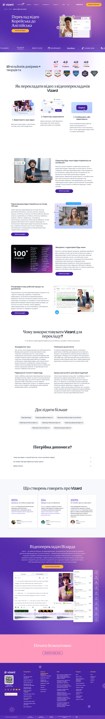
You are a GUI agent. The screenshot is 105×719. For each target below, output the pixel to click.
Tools (10, 9)
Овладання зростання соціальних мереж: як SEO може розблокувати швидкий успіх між (63, 699)
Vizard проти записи (79, 693)
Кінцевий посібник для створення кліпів (62, 690)
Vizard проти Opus (80, 685)
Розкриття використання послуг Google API (64, 717)
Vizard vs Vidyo (79, 687)
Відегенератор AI (28, 682)
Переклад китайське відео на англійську (69, 417)
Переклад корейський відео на (74, 422)
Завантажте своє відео (53, 562)
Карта (92, 682)
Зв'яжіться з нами (93, 677)
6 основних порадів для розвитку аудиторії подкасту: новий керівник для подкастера (63, 704)
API (24, 674)
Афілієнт (92, 680)
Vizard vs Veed (79, 699)
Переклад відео (20, 30)
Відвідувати (79, 4)
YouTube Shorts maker (29, 701)
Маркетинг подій (44, 683)
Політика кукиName (51, 717)
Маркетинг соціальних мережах (45, 675)
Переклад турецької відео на (62, 428)
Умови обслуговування (30, 717)
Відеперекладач (26, 417)
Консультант (43, 689)
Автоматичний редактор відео (27, 688)
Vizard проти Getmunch (79, 690)
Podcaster (42, 685)
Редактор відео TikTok (29, 694)
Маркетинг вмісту (44, 678)
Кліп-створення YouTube (28, 699)
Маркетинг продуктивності (44, 681)
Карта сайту (76, 717)
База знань (79, 676)
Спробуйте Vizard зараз (52, 653)
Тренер (42, 687)
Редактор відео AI (28, 680)
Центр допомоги (80, 683)
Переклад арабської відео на (44, 417)
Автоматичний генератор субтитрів (29, 685)
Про (91, 674)
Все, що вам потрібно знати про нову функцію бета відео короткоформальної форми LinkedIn (64, 676)
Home (5, 9)
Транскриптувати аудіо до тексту (29, 704)
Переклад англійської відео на (29, 422)
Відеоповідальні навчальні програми (80, 680)
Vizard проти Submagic (79, 697)
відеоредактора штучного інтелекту (38, 553)
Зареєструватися (93, 4)
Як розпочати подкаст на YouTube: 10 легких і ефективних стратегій (63, 681)
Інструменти (27, 671)
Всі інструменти (28, 706)
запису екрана (80, 553)
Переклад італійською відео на (51, 422)
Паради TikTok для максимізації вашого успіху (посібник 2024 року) (64, 694)
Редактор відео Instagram (27, 691)
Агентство (43, 691)
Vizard (24, 551)
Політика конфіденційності (41, 717)
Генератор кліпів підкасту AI (28, 677)
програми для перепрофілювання (62, 553)
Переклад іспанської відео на (41, 428)
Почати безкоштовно (52, 566)
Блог (77, 674)
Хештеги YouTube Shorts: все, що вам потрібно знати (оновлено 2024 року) (64, 686)
